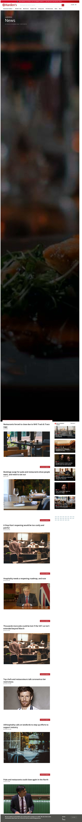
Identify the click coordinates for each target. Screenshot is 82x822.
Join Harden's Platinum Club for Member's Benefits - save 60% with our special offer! (40, 1)
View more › (73, 423)
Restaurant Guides (7, 8)
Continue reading (45, 467)
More (60, 8)
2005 (68, 520)
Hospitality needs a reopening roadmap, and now (24, 578)
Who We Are (26, 8)
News (56, 8)
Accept (73, 817)
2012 (71, 518)
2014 (66, 518)
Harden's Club (18, 8)
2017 (58, 518)
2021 (68, 516)
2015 (63, 518)
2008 (61, 520)
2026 (56, 516)
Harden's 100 (33, 8)
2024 (61, 516)
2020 (71, 516)
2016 (61, 518)
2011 (73, 518)
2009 (58, 520)
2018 (56, 518)
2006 (66, 520)
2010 (56, 520)
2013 (68, 518)
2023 (63, 516)
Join (75, 4)
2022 (66, 516)
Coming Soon (41, 8)
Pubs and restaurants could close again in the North (25, 779)
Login (73, 4)
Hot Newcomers (49, 8)
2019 (73, 516)
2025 (58, 516)
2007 (63, 520)
